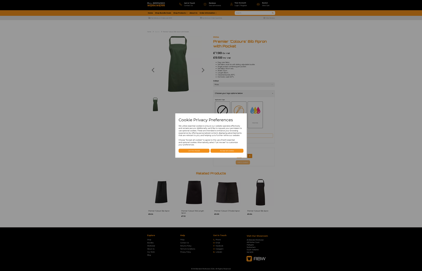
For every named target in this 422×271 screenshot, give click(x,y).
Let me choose (194, 151)
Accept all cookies (227, 151)
